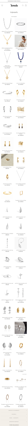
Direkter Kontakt (14, 421)
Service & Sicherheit (14, 410)
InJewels (14, 414)
